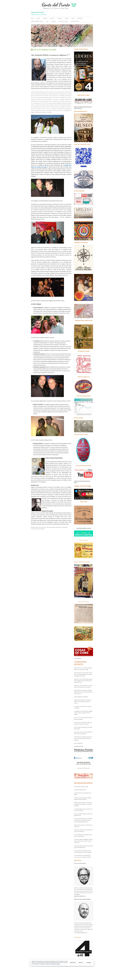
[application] (83, 494)
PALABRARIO (59, 18)
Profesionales (34, 528)
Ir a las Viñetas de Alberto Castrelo (83, 528)
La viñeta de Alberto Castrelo (37, 21)
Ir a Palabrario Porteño (78, 746)
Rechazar (81, 962)
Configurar (88, 962)
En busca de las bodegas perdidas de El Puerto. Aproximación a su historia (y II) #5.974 (83, 692)
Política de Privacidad (63, 21)
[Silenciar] (89, 498)
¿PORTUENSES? (79, 18)
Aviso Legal (53, 21)
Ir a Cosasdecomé (77, 658)
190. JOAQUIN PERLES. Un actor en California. (49, 55)
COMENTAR (45, 18)
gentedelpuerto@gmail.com (80, 896)
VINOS (47, 21)
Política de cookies (56, 963)
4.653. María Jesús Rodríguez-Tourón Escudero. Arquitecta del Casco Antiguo (83, 713)
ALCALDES (38, 18)
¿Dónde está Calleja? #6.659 (80, 789)
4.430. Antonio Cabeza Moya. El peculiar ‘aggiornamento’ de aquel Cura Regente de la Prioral (83, 674)
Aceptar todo (73, 962)
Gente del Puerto (37, 12)
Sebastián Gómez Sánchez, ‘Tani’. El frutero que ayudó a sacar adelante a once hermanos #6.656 (83, 804)
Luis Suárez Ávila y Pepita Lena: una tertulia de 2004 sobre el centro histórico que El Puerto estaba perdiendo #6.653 (83, 820)
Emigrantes (53, 527)
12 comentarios (42, 528)
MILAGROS (52, 18)
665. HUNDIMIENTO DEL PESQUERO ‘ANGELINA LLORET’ (82, 701)
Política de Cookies (75, 21)
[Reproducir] (75, 498)
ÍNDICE (32, 18)
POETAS (72, 18)
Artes (50, 527)
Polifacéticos (65, 527)
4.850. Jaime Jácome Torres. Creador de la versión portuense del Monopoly (83, 738)
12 (69, 54)
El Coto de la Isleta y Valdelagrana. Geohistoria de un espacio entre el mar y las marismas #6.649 (83, 841)
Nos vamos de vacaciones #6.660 (81, 786)
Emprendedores (59, 527)
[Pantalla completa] (91, 498)
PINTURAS (67, 18)
